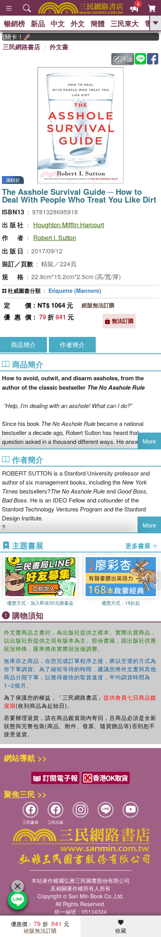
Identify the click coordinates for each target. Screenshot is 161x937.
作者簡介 (72, 344)
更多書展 (138, 546)
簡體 (98, 23)
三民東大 (125, 23)
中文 (58, 23)
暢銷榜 (14, 23)
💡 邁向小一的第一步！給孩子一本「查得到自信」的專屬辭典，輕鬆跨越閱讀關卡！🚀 (12, 37)
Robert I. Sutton (54, 237)
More (149, 441)
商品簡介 (23, 344)
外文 (78, 23)
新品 (38, 23)
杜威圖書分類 (24, 290)
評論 (126, 58)
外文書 (59, 46)
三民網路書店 (21, 46)
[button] (155, 580)
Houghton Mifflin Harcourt (68, 224)
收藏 (120, 930)
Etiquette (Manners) (74, 290)
